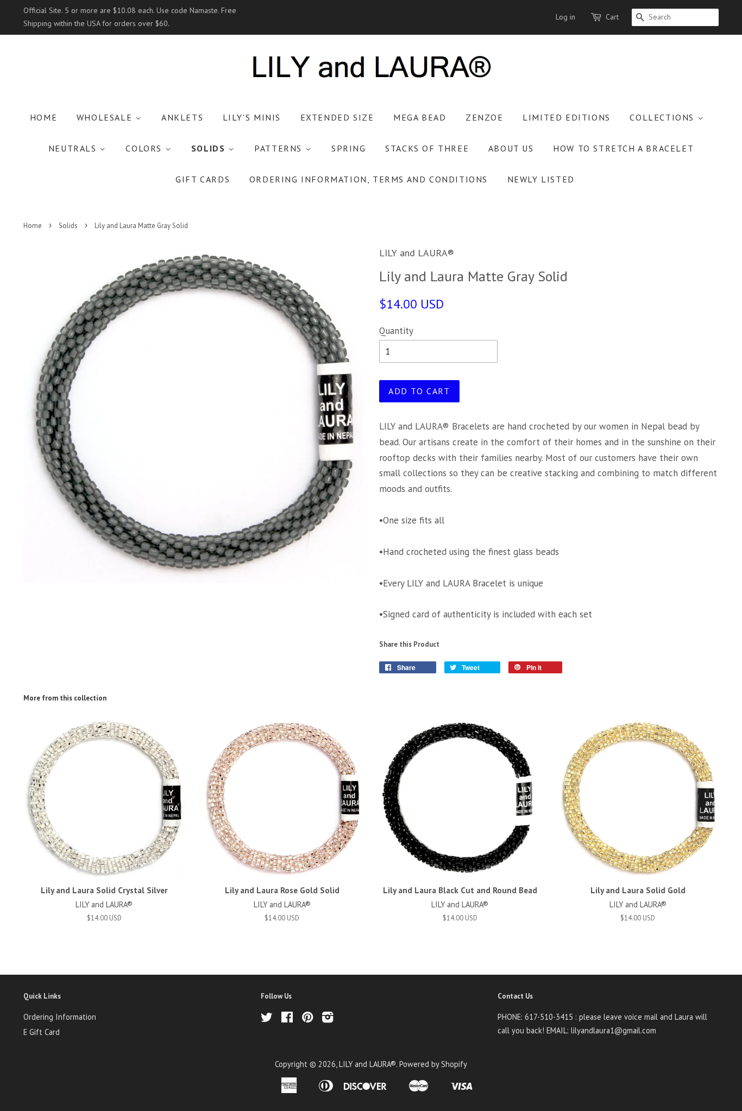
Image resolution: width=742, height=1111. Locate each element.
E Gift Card (41, 1032)
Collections (663, 117)
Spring (348, 148)
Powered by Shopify (433, 1064)
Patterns (279, 148)
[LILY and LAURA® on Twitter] (267, 1019)
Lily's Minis (252, 117)
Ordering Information (59, 1017)
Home (43, 117)
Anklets (182, 117)
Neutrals (73, 148)
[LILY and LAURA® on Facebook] (287, 1019)
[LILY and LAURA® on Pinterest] (307, 1019)
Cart (612, 17)
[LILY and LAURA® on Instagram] (328, 1019)
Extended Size (337, 117)
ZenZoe (485, 117)
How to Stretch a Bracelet (623, 148)
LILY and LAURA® (367, 1064)
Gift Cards (202, 179)
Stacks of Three (427, 148)
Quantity (396, 331)
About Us (511, 148)
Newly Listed (541, 179)
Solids (209, 148)
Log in (565, 17)
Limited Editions (567, 117)
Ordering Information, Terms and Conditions (368, 179)
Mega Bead (419, 117)
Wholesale (106, 117)
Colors (145, 148)
